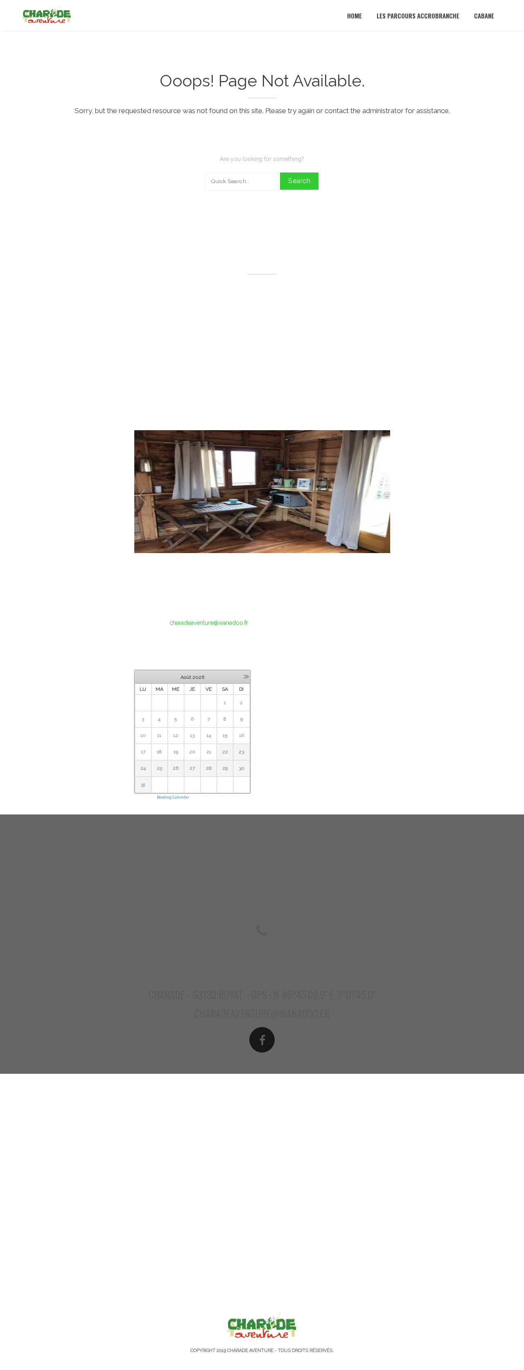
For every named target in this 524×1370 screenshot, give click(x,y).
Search (299, 181)
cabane (484, 15)
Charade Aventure (250, 1350)
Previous (142, 496)
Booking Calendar (173, 797)
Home (354, 15)
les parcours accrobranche (418, 15)
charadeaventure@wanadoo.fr (208, 622)
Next (382, 496)
